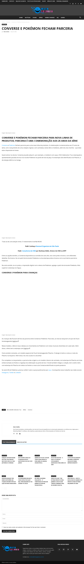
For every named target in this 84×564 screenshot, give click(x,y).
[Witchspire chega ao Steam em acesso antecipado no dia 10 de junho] (25, 451)
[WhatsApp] (11, 416)
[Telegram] (14, 416)
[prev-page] (3, 488)
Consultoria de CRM (29, 251)
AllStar (24, 409)
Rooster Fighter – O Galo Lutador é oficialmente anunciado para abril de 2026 (58, 461)
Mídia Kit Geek (51, 1)
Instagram (5, 372)
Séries (41, 17)
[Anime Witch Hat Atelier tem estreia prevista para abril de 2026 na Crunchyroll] (42, 451)
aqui (50, 370)
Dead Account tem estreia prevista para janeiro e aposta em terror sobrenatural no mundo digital (57, 482)
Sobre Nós (5, 1)
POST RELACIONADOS (9, 442)
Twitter (11, 372)
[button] (80, 17)
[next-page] (5, 488)
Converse (5, 145)
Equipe (44, 1)
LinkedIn (18, 372)
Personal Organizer (62, 1)
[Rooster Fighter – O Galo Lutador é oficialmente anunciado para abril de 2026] (58, 451)
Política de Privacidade (34, 1)
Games (63, 17)
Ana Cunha (6, 31)
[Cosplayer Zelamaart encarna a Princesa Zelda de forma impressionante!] (75, 451)
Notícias (27, 17)
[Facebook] (70, 3)
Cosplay (70, 455)
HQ (57, 17)
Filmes (35, 17)
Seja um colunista (21, 1)
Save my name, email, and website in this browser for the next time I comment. (25, 527)
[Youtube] (81, 3)
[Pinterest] (75, 3)
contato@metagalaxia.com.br (36, 557)
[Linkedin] (20, 434)
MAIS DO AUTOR (21, 442)
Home (21, 17)
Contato (11, 1)
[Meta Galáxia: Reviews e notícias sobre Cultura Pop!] (42, 10)
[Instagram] (73, 3)
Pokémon (12, 145)
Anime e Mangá (49, 17)
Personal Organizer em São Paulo (47, 246)
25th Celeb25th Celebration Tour (14, 409)
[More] (18, 416)
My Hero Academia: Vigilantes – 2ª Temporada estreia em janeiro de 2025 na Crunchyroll (41, 482)
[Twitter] (78, 3)
